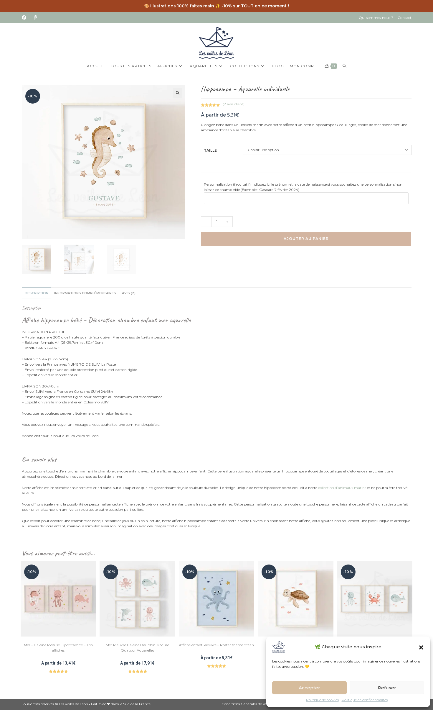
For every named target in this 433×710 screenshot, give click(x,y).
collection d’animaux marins (342, 487)
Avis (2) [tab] (128, 293)
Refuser (387, 688)
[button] (421, 647)
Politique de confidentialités (365, 700)
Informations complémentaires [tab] (85, 293)
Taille (210, 150)
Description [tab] (36, 293)
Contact (404, 17)
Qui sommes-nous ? (376, 17)
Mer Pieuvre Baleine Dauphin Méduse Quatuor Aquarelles (137, 647)
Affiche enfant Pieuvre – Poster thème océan (216, 645)
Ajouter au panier (306, 238)
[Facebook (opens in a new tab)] (26, 18)
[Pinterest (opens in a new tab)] (35, 18)
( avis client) (233, 104)
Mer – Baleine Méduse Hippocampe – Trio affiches (58, 647)
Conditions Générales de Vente (247, 704)
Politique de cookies (322, 700)
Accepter (309, 688)
